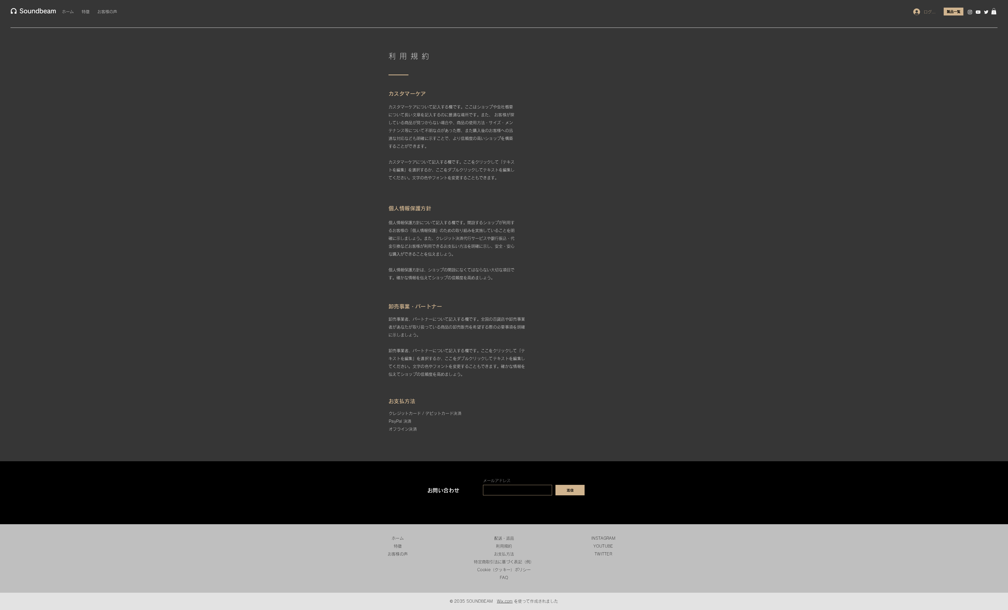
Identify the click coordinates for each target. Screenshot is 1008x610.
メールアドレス (497, 480)
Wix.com (505, 601)
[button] (993, 11)
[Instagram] (970, 12)
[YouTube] (978, 12)
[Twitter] (986, 12)
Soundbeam (37, 11)
